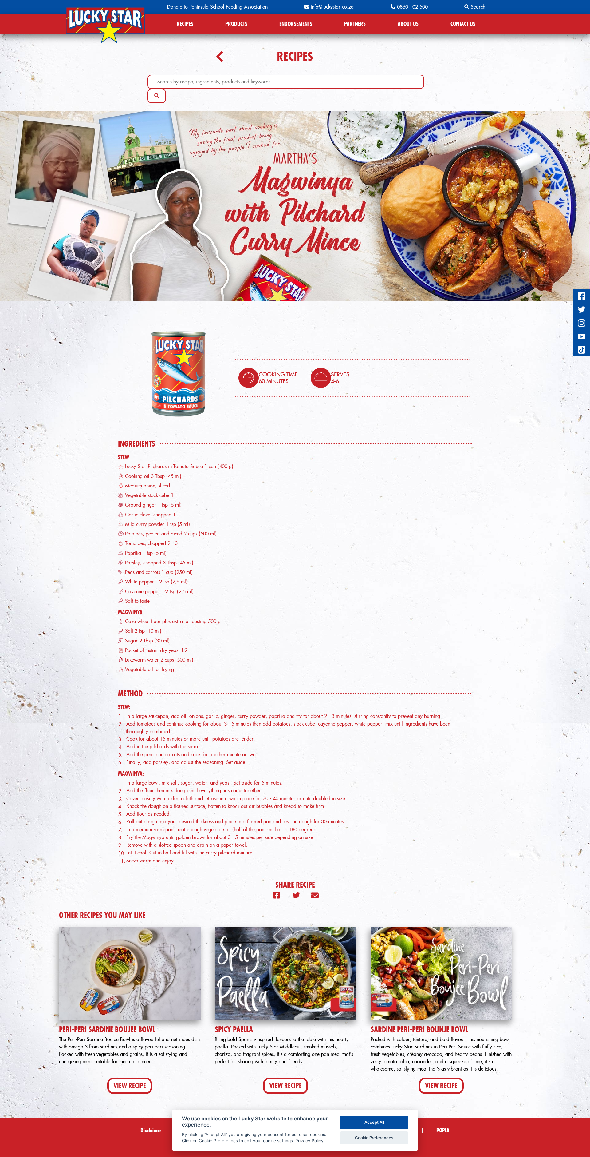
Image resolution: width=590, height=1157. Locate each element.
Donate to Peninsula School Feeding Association (217, 7)
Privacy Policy (309, 1140)
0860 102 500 (411, 7)
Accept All (374, 1122)
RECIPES (185, 23)
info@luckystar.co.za (331, 7)
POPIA (443, 1130)
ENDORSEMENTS (295, 23)
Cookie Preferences (374, 1137)
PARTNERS (355, 23)
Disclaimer (150, 1130)
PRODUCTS (236, 23)
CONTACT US (462, 23)
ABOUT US (408, 23)
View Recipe (129, 1085)
